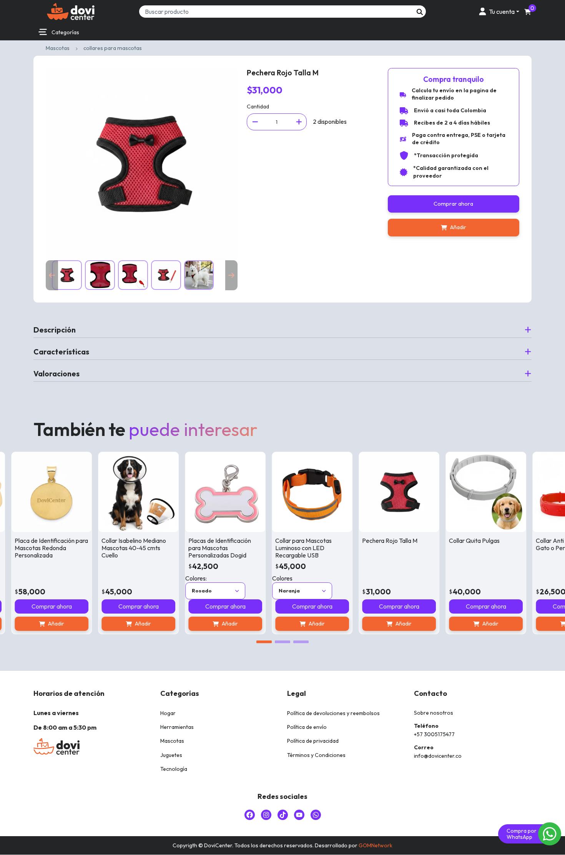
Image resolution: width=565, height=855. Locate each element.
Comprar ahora (453, 203)
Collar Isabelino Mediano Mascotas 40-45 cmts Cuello (117, 548)
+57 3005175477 (434, 734)
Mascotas (58, 48)
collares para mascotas (112, 48)
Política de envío (307, 727)
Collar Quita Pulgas (458, 540)
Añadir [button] (127, 623)
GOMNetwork (375, 845)
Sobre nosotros (433, 712)
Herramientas (177, 727)
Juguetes (171, 755)
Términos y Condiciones (316, 755)
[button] (498, 11)
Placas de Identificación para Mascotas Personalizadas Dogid (203, 548)
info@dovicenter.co (438, 755)
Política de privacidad (313, 740)
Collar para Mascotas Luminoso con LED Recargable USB (287, 548)
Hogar (168, 713)
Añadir (458, 227)
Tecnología (173, 768)
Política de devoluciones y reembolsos (333, 713)
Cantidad (258, 106)
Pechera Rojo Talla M (373, 540)
